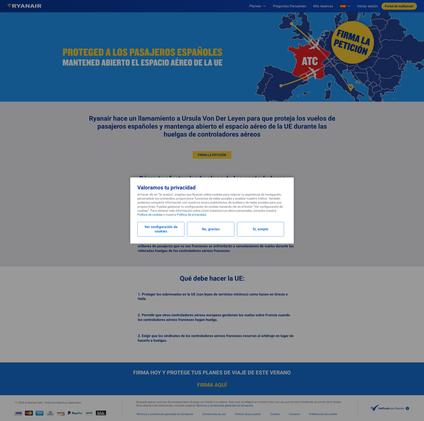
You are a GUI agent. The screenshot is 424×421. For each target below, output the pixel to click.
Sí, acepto (260, 229)
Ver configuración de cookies (161, 229)
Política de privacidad (191, 214)
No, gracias (211, 229)
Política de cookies (150, 214)
